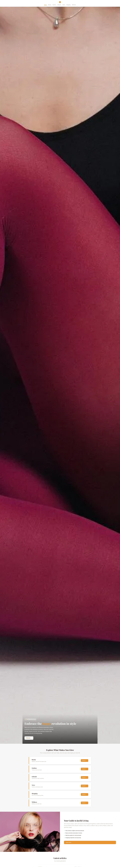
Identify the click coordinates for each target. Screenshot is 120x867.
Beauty (49, 4)
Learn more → (69, 842)
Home (45, 4)
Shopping (68, 4)
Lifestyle (59, 4)
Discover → (29, 738)
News (63, 4)
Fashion (54, 4)
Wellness (74, 4)
